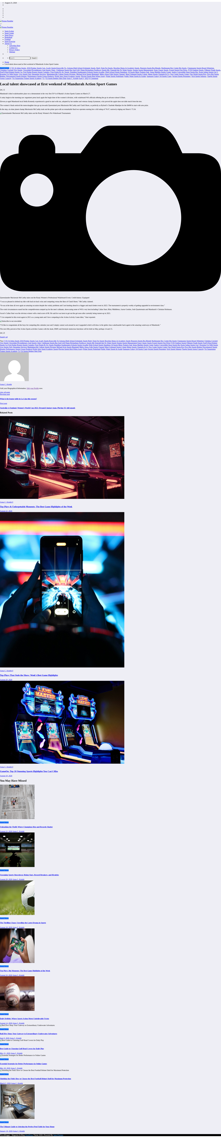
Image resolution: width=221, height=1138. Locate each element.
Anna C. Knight (72, 78)
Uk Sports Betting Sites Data (55, 78)
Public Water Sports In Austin (135, 76)
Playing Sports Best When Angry (93, 76)
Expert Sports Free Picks (178, 70)
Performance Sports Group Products (41, 76)
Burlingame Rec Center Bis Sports (173, 68)
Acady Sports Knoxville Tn (56, 68)
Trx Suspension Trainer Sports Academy (26, 78)
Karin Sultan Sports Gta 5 (208, 72)
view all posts (5, 392)
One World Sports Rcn (198, 74)
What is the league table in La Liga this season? (18, 399)
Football (8, 39)
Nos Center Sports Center (179, 74)
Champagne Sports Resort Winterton (200, 68)
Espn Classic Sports (161, 70)
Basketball (8, 37)
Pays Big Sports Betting (193, 347)
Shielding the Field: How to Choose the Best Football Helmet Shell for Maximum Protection (35, 1079)
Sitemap (12, 52)
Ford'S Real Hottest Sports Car (11, 72)
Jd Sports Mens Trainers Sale (138, 72)
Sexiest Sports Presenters (181, 76)
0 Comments (93, 78)
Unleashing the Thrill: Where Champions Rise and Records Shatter (26, 827)
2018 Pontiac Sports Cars (36, 68)
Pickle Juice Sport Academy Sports (67, 76)
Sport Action (9, 31)
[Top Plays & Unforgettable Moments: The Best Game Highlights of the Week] (62, 498)
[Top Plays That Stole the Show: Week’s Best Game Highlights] (62, 667)
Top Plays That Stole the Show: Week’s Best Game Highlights (29, 675)
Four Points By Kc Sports (59, 72)
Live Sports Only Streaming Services (32, 74)
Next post (3, 403)
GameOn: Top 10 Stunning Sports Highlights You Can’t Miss (29, 771)
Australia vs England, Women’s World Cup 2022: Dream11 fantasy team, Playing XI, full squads (37, 408)
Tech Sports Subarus (198, 76)
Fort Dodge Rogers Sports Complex (36, 72)
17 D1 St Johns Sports (18, 68)
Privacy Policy (14, 50)
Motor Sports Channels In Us (158, 74)
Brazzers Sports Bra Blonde (150, 68)
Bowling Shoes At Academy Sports (126, 68)
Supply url (4, 337)
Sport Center (9, 33)
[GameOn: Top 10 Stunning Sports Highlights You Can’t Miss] (62, 763)
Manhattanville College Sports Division (61, 74)
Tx (43, 78)
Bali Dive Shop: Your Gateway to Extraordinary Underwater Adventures (28, 1034)
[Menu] (1, 23)
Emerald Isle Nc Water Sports (121, 70)
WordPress (29, 1135)
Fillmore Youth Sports (212, 70)
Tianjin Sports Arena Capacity (193, 349)
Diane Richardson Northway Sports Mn (94, 70)
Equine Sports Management (143, 70)
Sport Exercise (10, 41)
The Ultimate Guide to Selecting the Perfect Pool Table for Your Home (27, 1127)
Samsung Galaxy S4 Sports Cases (159, 76)
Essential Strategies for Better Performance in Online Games (23, 1064)
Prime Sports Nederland (114, 76)
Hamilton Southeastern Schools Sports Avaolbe (87, 72)
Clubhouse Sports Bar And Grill (68, 70)
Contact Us (13, 48)
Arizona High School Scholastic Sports (81, 68)
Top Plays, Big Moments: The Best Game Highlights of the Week (25, 971)
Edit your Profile (33, 388)
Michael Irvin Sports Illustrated (87, 74)
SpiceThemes (58, 1135)
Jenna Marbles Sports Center (160, 72)
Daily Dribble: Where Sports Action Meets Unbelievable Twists (24, 1019)
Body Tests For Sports (104, 68)
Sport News (9, 35)
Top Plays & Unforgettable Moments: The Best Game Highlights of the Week (36, 506)
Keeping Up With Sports (9, 74)
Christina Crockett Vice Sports (11, 70)
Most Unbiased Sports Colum (136, 74)
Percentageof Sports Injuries (16, 76)
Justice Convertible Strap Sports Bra (185, 72)
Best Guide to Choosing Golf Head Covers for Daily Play (22, 1049)
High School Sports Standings (116, 72)
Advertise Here (14, 46)
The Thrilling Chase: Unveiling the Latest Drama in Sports (23, 923)
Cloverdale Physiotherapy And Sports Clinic (39, 70)
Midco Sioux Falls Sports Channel (112, 74)
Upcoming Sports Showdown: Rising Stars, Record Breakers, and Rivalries (29, 875)
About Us (8, 44)
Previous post (5, 394)
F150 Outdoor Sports (196, 70)
